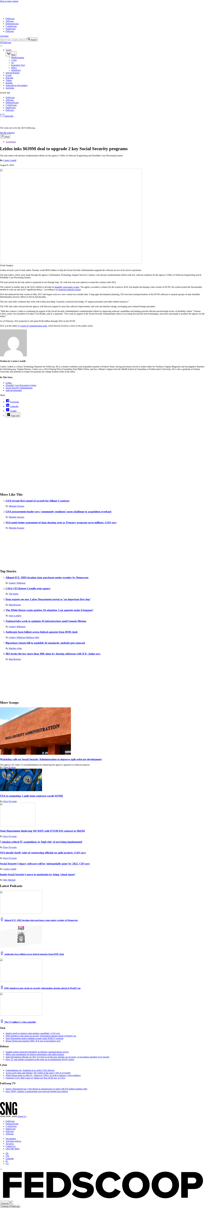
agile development (14, 390)
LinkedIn (10, 1158)
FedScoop (10, 18)
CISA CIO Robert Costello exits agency (28, 588)
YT (7, 1163)
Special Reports (12, 73)
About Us (22, 1116)
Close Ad (5, 1204)
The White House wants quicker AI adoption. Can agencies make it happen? (49, 610)
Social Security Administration (19, 388)
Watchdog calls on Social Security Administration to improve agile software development (51, 759)
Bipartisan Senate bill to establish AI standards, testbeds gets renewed (45, 642)
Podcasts (9, 78)
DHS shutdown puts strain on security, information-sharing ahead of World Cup (42, 988)
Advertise (4, 36)
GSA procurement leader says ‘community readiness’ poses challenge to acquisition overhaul (58, 511)
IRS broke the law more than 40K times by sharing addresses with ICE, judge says (53, 653)
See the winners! (7, 132)
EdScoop (10, 31)
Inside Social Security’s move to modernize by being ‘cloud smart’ (37, 874)
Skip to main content (9, 1)
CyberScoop (11, 26)
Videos (9, 80)
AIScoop (10, 21)
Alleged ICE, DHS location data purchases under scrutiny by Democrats (47, 577)
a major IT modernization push (33, 326)
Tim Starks (13, 594)
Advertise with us (13, 1141)
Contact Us (11, 1146)
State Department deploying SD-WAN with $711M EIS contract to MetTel (42, 830)
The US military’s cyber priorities (20, 1022)
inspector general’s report (69, 289)
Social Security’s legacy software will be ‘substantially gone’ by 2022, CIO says (45, 863)
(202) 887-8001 (12, 1149)
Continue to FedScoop (10, 1206)
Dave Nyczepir (10, 801)
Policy (14, 68)
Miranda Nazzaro (16, 506)
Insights (9, 83)
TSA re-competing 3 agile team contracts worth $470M (31, 795)
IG (7, 1161)
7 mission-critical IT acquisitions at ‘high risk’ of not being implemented (41, 841)
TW (7, 1156)
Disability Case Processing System (21, 385)
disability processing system (67, 287)
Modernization (17, 57)
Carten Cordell (9, 160)
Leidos (9, 383)
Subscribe (8, 116)
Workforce (16, 70)
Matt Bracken (15, 605)
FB (7, 1153)
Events (9, 75)
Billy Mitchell (9, 880)
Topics (8, 50)
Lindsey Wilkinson (17, 583)
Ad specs (10, 1143)
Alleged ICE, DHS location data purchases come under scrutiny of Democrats (41, 920)
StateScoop (11, 29)
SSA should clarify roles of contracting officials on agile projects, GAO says (43, 852)
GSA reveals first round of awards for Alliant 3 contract (37, 500)
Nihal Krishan (9, 767)
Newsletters (11, 1138)
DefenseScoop (12, 23)
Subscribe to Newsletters (16, 85)
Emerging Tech (18, 65)
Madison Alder (32, 637)
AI (12, 62)
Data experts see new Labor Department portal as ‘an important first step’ (48, 599)
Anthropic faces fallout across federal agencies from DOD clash (41, 631)
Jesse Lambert (15, 615)
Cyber (14, 60)
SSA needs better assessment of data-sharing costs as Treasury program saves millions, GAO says (61, 522)
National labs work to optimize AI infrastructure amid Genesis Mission (46, 621)
